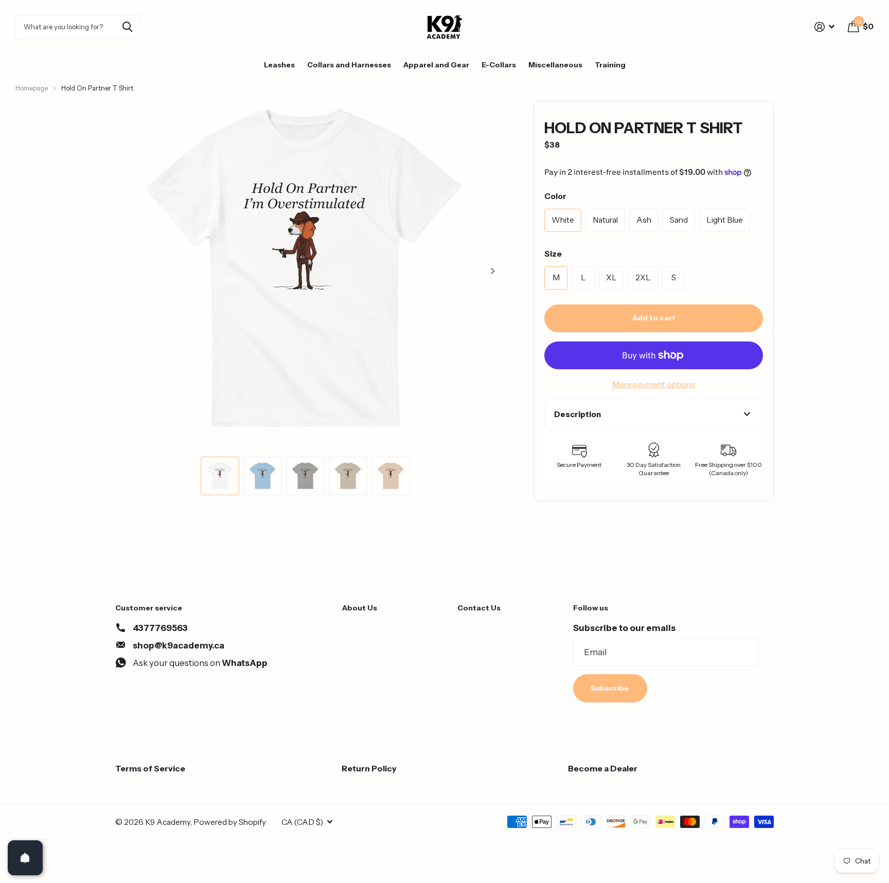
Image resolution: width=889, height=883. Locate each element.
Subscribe (610, 688)
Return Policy (369, 768)
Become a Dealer (602, 768)
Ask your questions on (200, 663)
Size (553, 254)
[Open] (25, 857)
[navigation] (220, 476)
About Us (359, 607)
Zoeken (127, 27)
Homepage (31, 88)
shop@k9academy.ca (178, 645)
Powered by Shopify (229, 822)
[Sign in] (824, 27)
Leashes (279, 64)
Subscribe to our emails (624, 628)
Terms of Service (150, 768)
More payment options (653, 384)
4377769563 (160, 628)
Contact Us (479, 607)
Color (555, 196)
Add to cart (653, 317)
